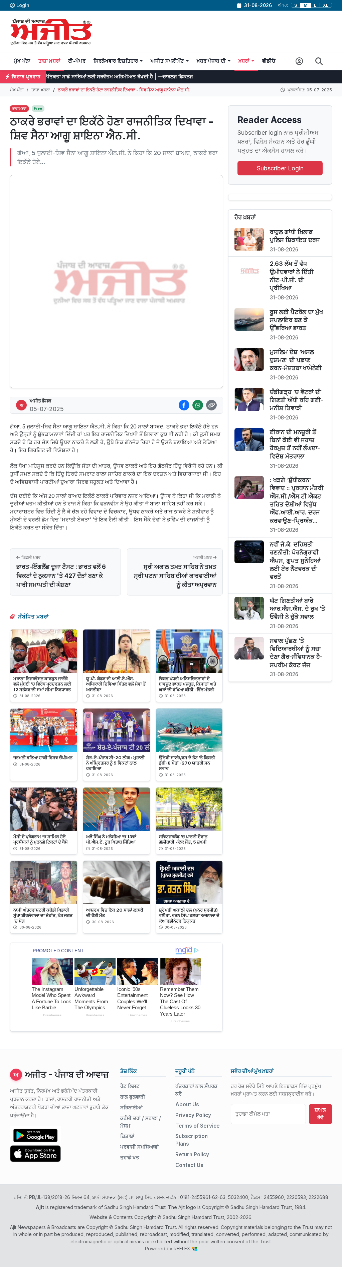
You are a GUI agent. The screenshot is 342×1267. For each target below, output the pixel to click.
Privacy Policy (193, 1115)
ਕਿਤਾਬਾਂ (127, 1136)
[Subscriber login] (299, 61)
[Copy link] (211, 405)
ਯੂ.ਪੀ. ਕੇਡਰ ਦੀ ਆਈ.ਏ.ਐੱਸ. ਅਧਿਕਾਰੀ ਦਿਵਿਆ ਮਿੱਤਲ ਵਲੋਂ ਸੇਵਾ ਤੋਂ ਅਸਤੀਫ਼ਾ (116, 684)
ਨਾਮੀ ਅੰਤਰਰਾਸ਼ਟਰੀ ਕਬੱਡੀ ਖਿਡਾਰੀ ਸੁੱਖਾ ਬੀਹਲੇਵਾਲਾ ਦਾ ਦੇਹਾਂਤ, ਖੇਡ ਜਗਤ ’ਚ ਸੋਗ (42, 915)
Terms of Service (197, 1126)
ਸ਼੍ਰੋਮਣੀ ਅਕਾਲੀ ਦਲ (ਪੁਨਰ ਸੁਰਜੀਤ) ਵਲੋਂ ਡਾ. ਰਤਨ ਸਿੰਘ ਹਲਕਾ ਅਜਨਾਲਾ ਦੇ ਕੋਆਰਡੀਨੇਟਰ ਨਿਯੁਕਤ (189, 915)
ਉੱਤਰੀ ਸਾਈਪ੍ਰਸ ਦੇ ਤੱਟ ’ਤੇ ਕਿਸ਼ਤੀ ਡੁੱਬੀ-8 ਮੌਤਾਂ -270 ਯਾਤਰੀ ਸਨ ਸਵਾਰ (187, 763)
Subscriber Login (280, 168)
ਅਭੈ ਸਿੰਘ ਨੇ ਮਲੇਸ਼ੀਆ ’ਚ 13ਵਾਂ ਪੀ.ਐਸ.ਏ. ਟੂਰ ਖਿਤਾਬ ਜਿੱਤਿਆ (111, 839)
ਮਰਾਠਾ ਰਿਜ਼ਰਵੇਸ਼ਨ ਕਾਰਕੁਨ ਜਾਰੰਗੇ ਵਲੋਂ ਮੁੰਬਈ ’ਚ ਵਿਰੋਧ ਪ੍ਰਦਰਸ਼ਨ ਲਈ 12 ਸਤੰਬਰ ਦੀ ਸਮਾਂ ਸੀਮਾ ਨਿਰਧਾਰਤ (42, 684)
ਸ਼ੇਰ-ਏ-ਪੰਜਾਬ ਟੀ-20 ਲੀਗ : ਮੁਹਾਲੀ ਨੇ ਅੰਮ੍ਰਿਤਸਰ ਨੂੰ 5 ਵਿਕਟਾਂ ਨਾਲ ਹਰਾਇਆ (115, 763)
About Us (187, 1104)
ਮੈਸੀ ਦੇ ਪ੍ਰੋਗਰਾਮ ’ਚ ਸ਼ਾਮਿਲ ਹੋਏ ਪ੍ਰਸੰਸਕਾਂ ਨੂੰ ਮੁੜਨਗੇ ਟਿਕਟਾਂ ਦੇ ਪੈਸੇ (40, 839)
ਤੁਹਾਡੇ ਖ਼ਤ (129, 1157)
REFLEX (183, 1248)
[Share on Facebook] (184, 405)
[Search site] (319, 61)
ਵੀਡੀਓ (269, 61)
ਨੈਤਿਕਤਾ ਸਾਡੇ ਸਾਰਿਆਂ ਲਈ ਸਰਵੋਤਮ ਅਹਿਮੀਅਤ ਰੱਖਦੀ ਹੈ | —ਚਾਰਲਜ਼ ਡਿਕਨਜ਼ (84, 76)
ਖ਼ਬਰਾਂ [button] (243, 61)
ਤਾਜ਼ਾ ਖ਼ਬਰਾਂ (49, 61)
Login (22, 5)
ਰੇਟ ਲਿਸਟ (130, 1086)
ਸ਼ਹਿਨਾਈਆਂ (131, 1107)
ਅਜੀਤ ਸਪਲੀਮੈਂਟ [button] (167, 61)
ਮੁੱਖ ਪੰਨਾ (22, 61)
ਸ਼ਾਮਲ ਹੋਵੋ (320, 1114)
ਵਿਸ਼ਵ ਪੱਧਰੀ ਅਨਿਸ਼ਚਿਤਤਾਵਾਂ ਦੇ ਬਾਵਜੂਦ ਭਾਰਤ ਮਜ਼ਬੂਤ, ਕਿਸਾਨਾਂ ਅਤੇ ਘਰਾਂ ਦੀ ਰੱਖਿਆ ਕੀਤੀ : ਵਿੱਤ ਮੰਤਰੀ (187, 684)
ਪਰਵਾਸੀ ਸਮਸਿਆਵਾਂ (139, 1147)
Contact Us (189, 1165)
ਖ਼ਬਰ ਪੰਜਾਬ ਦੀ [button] (211, 61)
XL (326, 5)
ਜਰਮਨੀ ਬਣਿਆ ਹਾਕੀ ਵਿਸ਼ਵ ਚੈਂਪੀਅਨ (42, 757)
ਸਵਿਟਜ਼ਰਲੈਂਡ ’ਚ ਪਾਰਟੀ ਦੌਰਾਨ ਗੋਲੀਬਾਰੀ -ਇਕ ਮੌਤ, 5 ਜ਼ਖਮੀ (183, 839)
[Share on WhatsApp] (197, 405)
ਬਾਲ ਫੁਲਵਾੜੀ (132, 1097)
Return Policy (192, 1154)
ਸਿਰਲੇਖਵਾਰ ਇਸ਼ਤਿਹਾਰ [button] (116, 61)
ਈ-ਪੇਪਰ (77, 61)
